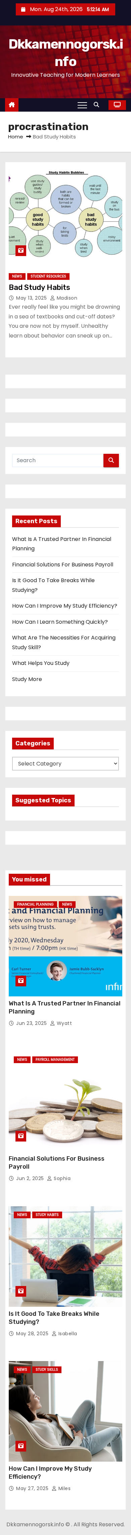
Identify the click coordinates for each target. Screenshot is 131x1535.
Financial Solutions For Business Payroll (62, 564)
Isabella (67, 1333)
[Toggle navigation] (82, 105)
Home (15, 136)
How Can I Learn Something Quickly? (60, 622)
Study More (27, 679)
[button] (98, 105)
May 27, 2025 (33, 1488)
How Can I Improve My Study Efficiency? (64, 606)
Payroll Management (55, 1059)
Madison (66, 298)
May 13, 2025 (32, 298)
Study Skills (47, 1369)
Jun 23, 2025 (32, 1023)
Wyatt (63, 1023)
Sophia (61, 1178)
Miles (64, 1488)
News (17, 276)
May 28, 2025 (33, 1333)
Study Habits (47, 1214)
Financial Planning (35, 904)
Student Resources (48, 276)
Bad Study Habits (39, 287)
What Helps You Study (41, 663)
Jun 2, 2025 (30, 1178)
